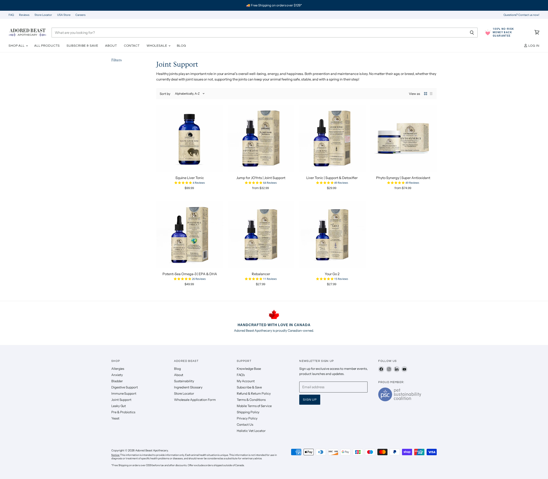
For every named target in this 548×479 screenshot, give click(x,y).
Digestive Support (124, 387)
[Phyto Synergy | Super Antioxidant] (403, 138)
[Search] (472, 32)
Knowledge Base (249, 369)
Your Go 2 (332, 274)
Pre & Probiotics (123, 412)
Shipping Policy (248, 412)
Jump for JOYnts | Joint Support (260, 178)
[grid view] (425, 93)
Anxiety (117, 375)
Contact (132, 45)
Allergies (117, 369)
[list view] (431, 93)
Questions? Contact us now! (521, 14)
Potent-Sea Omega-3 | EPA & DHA (189, 274)
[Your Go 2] (332, 234)
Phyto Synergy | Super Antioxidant (403, 178)
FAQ (11, 14)
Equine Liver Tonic (190, 178)
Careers (80, 14)
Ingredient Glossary (188, 387)
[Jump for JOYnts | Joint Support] (261, 138)
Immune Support (123, 393)
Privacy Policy (247, 418)
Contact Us (245, 424)
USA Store (63, 14)
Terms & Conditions (251, 400)
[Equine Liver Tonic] (189, 138)
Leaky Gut (118, 406)
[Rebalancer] (261, 234)
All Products (47, 45)
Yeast (115, 418)
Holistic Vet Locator (251, 431)
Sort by (165, 94)
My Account (246, 381)
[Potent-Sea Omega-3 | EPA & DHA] (189, 234)
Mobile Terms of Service (254, 406)
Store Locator (43, 14)
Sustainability (184, 381)
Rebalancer (261, 274)
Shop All (17, 45)
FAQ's (241, 375)
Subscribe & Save (82, 45)
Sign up (309, 399)
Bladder (117, 381)
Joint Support (121, 400)
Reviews (24, 14)
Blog (181, 45)
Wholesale (157, 45)
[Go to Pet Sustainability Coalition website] (399, 400)
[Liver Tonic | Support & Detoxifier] (332, 138)
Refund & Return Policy (254, 393)
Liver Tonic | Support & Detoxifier (332, 178)
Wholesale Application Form (195, 400)
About (111, 45)
